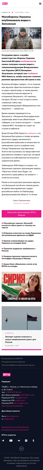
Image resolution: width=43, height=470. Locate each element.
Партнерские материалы (12, 406)
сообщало (33, 73)
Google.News (8, 419)
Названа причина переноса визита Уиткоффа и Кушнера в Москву (19, 257)
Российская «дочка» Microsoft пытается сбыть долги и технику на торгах (18, 225)
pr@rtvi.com (20, 400)
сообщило (31, 133)
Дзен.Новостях (12, 416)
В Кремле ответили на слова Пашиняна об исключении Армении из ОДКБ (21, 234)
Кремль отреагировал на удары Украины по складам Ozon (18, 242)
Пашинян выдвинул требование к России (18, 249)
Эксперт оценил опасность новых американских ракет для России (20, 339)
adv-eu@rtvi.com (21, 403)
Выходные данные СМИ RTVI (12, 359)
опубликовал (27, 61)
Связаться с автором (21, 203)
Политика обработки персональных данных (18, 365)
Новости (6, 12)
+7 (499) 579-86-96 (13, 392)
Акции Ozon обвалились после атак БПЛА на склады (19, 265)
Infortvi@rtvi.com (27, 395)
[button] (40, 3)
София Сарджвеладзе (21, 200)
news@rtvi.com (21, 398)
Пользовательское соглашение (13, 362)
